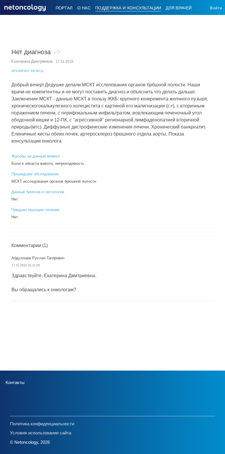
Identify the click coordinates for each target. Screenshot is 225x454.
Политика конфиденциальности (42, 423)
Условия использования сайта (40, 432)
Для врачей (179, 8)
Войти (216, 8)
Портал (64, 8)
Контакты (15, 382)
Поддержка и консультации (128, 8)
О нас (84, 8)
